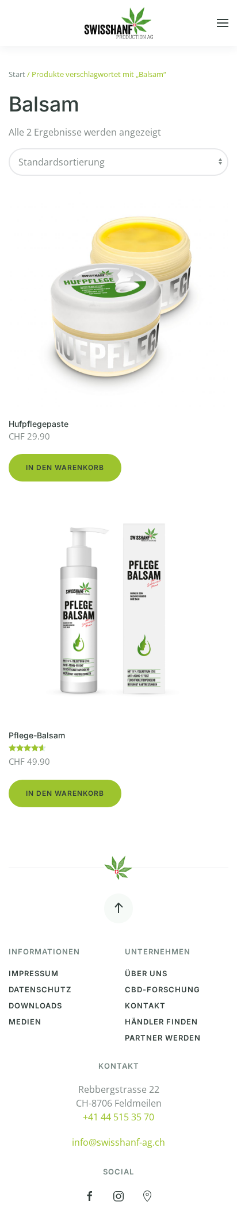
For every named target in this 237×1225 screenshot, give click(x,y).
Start (17, 74)
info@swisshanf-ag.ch (118, 1142)
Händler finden (161, 1021)
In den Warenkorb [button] (65, 467)
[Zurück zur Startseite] (118, 23)
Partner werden (163, 1037)
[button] (222, 23)
